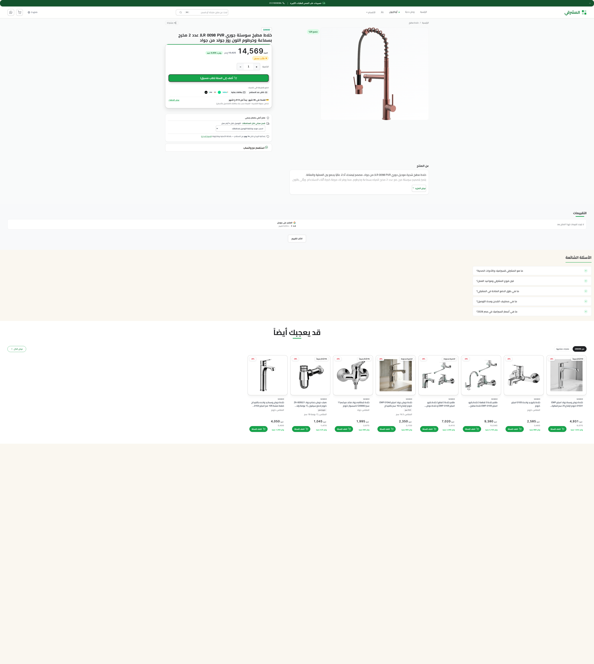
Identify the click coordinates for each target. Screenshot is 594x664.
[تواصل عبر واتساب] (10, 12)
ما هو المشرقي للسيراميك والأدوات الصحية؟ (500, 270)
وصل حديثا (410, 12)
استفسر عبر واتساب (254, 147)
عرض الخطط (173, 100)
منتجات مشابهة (562, 349)
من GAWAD (579, 349)
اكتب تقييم (297, 239)
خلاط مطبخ (414, 22)
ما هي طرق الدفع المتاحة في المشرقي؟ (498, 291)
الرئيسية (423, 12)
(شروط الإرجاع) (206, 136)
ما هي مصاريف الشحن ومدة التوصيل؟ (497, 301)
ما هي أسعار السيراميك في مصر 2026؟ (497, 311)
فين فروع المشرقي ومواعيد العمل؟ (495, 281)
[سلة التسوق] (19, 12)
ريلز (382, 12)
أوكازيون (393, 12)
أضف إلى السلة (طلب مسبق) (216, 78)
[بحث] (180, 12)
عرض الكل (18, 349)
